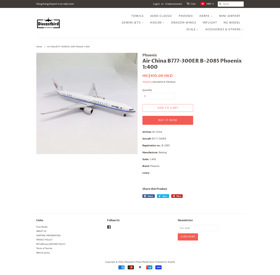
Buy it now (167, 120)
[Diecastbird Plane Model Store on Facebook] (109, 227)
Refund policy (43, 252)
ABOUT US (41, 231)
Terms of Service (44, 248)
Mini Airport (229, 16)
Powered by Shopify (165, 261)
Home (39, 46)
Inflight (210, 22)
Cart (193, 4)
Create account (173, 4)
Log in (156, 4)
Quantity (147, 90)
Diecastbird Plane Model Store (139, 261)
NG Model (232, 22)
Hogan (156, 22)
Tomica (137, 16)
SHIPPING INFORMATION (48, 235)
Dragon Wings (183, 22)
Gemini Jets (132, 22)
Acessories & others (223, 29)
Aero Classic (161, 16)
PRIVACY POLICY (44, 239)
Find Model (41, 226)
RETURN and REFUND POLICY (50, 244)
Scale (191, 29)
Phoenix (186, 16)
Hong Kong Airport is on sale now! (55, 4)
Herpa (204, 16)
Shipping (147, 81)
